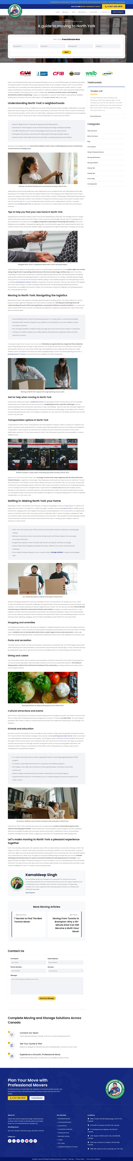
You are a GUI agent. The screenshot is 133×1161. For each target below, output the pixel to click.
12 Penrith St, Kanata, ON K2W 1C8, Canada (104, 1125)
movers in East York (24, 204)
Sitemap (71, 1159)
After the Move (92, 131)
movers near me (58, 488)
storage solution (57, 552)
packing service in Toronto (17, 354)
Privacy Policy (80, 1159)
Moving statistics (92, 163)
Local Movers (62, 1126)
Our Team (61, 1143)
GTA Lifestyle (91, 147)
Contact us (105, 12)
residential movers (37, 402)
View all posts (30, 893)
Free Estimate (118, 12)
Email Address (53, 959)
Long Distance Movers (65, 1129)
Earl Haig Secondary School (63, 736)
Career (60, 1140)
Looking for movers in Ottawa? (68, 1147)
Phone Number (17, 967)
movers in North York (51, 97)
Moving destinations (93, 157)
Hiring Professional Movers (95, 152)
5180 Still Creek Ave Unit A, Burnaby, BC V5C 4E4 (106, 1149)
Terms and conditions (93, 1159)
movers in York (66, 508)
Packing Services (63, 1133)
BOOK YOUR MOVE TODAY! (91, 6)
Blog (88, 141)
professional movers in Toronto (26, 282)
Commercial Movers (64, 1122)
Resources (82, 12)
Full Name (15, 959)
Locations (93, 12)
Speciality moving (63, 1136)
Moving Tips (91, 168)
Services (65, 12)
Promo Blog (91, 179)
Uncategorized (92, 184)
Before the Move (92, 136)
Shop (73, 12)
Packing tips (91, 173)
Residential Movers (64, 1119)
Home (57, 12)
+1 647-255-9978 (114, 6)
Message (14, 975)
